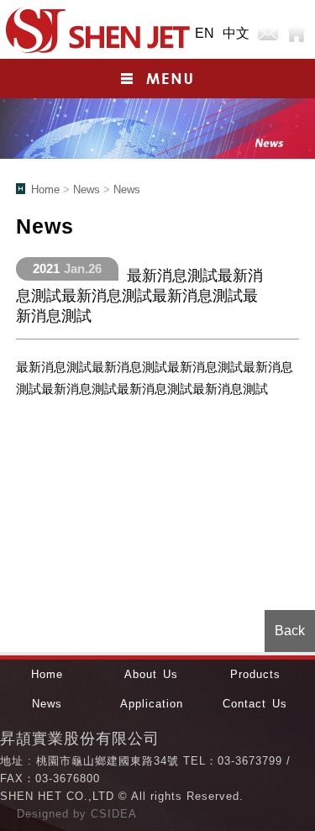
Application (151, 703)
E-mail (268, 34)
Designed (45, 813)
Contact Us (255, 703)
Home (296, 34)
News (86, 189)
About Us (151, 674)
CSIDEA (114, 813)
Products (255, 674)
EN (204, 33)
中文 (236, 33)
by (82, 813)
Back (290, 630)
